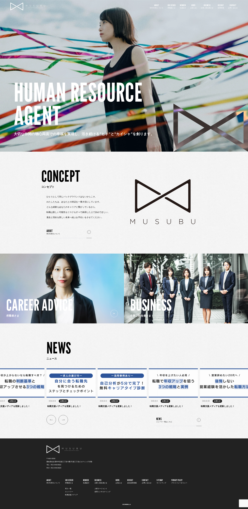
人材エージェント (101, 488)
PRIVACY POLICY (179, 481)
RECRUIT (221, 6)
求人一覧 (68, 488)
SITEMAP (161, 481)
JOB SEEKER (171, 6)
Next (63, 419)
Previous (51, 419)
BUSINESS (207, 6)
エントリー (69, 492)
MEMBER (183, 6)
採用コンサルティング (102, 492)
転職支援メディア (71, 495)
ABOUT (156, 6)
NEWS (193, 6)
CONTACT (233, 6)
